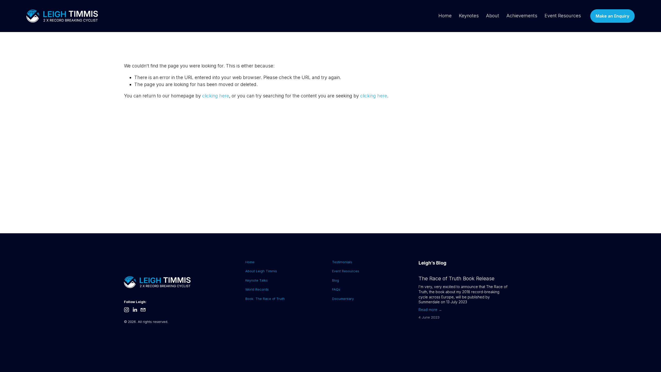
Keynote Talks (256, 280)
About (492, 15)
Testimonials (342, 262)
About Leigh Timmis (261, 271)
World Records (257, 289)
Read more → (430, 309)
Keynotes (469, 15)
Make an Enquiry (612, 16)
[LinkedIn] (134, 309)
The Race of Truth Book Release (456, 278)
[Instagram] (126, 309)
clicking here (215, 95)
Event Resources (563, 15)
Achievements (521, 15)
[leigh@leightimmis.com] (143, 309)
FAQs (336, 289)
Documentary (343, 299)
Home (445, 15)
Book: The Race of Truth (265, 299)
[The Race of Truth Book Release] (450, 273)
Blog (335, 280)
